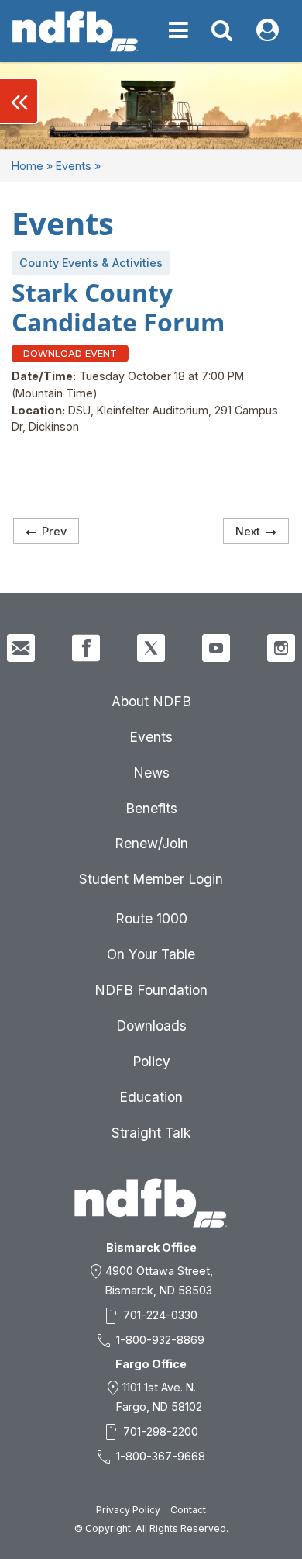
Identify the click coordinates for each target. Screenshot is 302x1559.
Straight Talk (151, 1132)
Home (27, 165)
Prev (54, 531)
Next (247, 531)
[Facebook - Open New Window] (86, 648)
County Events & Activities (91, 262)
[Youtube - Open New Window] (216, 648)
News (151, 772)
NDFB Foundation (151, 990)
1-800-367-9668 (160, 1456)
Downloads (151, 1025)
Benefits (151, 808)
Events (73, 165)
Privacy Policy (128, 1510)
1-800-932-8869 (160, 1339)
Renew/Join (151, 843)
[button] (19, 101)
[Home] (75, 31)
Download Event (70, 353)
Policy (151, 1061)
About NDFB (151, 701)
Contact (188, 1510)
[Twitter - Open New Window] (151, 648)
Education (151, 1097)
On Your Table (151, 954)
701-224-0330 (160, 1315)
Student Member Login (151, 879)
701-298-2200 (160, 1431)
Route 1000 (151, 918)
